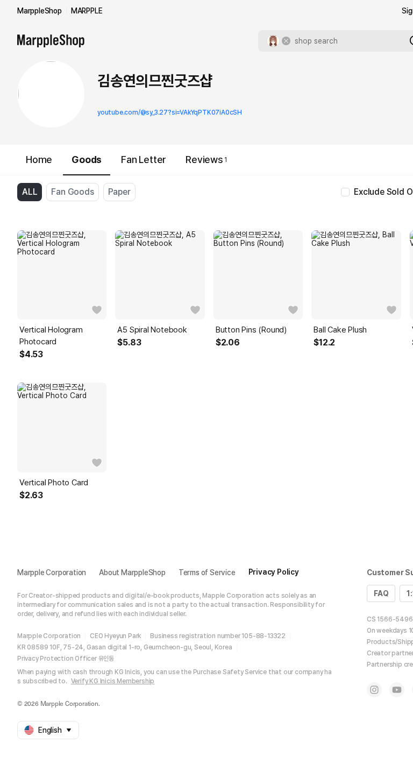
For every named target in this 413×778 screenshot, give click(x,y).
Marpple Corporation (51, 572)
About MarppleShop (132, 572)
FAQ (381, 593)
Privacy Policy (273, 572)
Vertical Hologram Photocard (51, 335)
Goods (87, 159)
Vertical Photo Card (53, 482)
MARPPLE (87, 10)
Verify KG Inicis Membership (113, 681)
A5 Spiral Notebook (152, 330)
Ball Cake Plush (340, 330)
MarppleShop (39, 10)
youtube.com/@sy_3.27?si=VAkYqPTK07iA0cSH (169, 112)
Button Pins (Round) (251, 330)
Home (39, 159)
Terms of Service (207, 572)
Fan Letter (143, 159)
